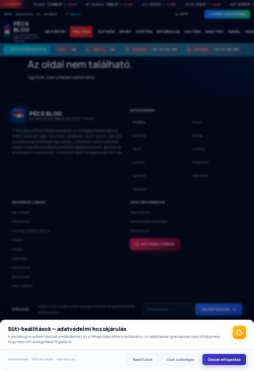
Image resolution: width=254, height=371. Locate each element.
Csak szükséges (180, 359)
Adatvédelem (18, 359)
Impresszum (66, 359)
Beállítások (143, 359)
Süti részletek (42, 359)
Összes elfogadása (224, 359)
